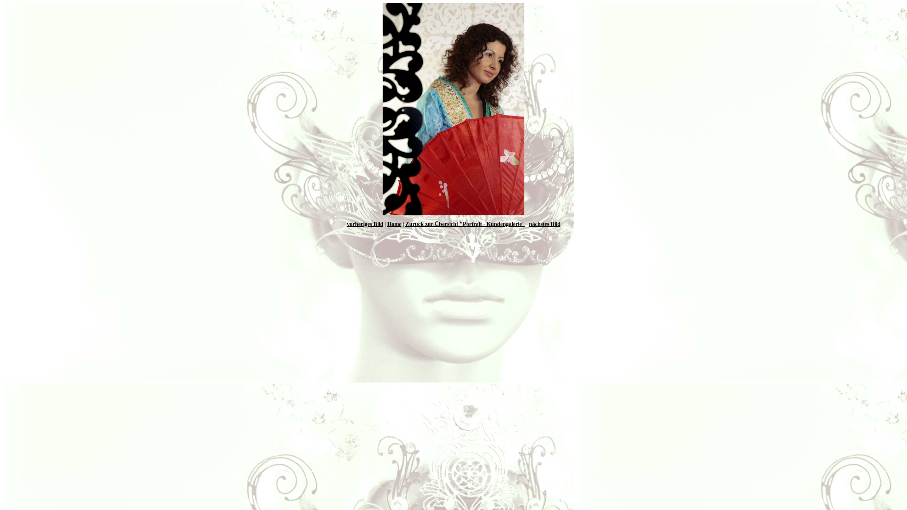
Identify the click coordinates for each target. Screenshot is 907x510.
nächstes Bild (544, 224)
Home (394, 224)
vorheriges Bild (365, 224)
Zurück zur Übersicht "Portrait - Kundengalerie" (465, 224)
